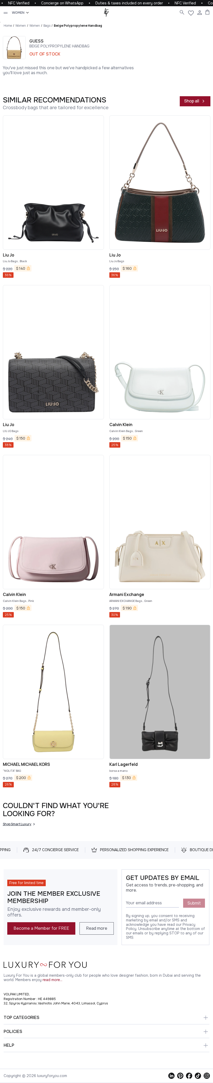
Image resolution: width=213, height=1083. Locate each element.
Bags (46, 25)
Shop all (191, 101)
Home (8, 25)
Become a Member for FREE (41, 928)
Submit (194, 903)
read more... (52, 980)
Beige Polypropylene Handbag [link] (78, 25)
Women (20, 25)
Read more (96, 928)
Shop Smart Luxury (17, 824)
